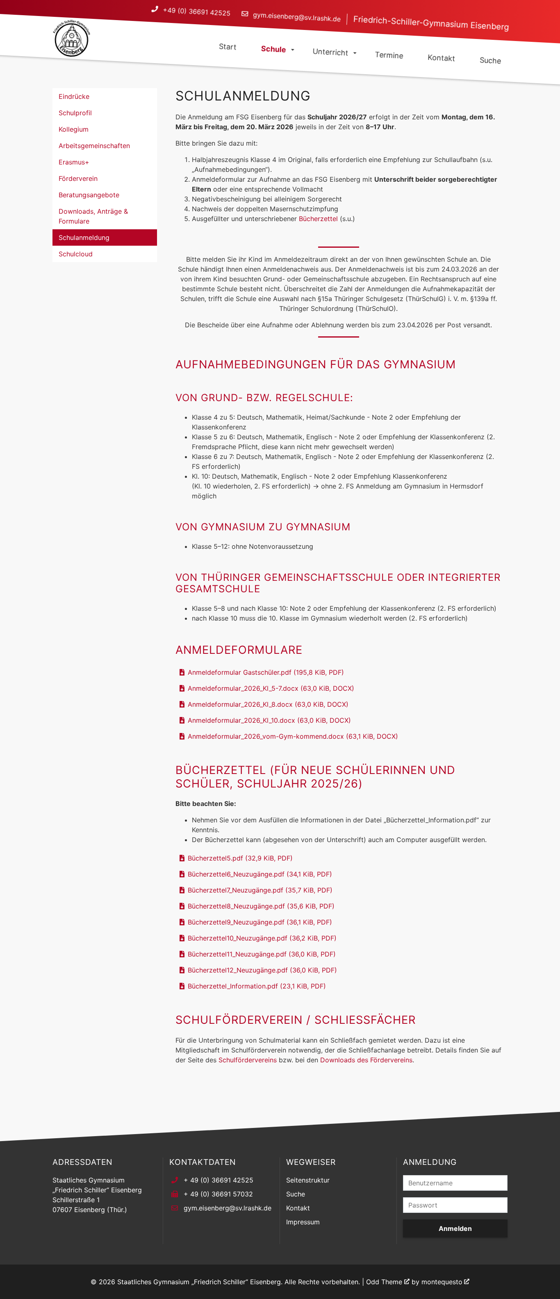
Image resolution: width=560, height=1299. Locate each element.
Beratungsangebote (89, 195)
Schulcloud (76, 254)
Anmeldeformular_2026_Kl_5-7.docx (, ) (271, 688)
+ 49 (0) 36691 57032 (218, 1194)
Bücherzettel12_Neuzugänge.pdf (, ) (262, 970)
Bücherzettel (318, 219)
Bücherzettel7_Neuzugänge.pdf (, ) (260, 890)
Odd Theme (384, 1282)
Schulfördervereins (248, 1060)
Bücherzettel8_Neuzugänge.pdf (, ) (261, 906)
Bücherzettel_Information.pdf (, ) (257, 986)
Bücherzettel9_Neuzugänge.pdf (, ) (260, 922)
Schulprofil (75, 113)
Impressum (303, 1222)
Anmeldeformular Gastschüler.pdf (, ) (266, 672)
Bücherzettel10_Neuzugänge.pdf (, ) (262, 938)
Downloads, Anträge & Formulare (93, 216)
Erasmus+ (74, 162)
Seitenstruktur (308, 1180)
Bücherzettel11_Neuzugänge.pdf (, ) (262, 954)
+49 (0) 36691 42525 (196, 12)
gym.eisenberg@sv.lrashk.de (297, 17)
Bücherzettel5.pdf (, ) (240, 858)
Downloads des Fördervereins (366, 1060)
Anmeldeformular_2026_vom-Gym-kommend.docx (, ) (293, 736)
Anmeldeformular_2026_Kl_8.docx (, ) (268, 704)
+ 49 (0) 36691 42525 (218, 1180)
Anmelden (455, 1228)
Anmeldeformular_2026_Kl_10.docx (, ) (269, 720)
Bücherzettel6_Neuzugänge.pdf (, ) (260, 874)
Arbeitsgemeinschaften (94, 146)
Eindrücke (74, 96)
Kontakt (298, 1208)
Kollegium (74, 129)
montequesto (441, 1282)
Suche (295, 1194)
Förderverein (78, 178)
